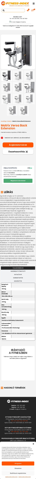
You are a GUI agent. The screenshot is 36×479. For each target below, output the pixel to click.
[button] (33, 444)
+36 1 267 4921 (23, 18)
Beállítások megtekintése (18, 473)
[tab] (18, 268)
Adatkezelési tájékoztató (11, 476)
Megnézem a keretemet (18, 180)
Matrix (9, 121)
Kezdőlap (3, 121)
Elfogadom (18, 463)
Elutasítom (18, 468)
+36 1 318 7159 (21, 407)
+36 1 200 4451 (15, 18)
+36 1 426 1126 (15, 431)
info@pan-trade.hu (20, 22)
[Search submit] (3, 10)
